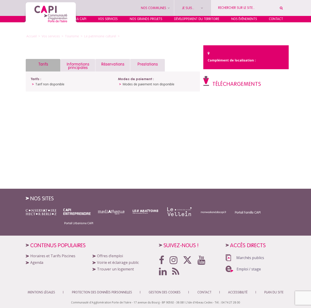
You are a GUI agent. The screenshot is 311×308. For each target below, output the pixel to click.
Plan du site (273, 292)
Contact (276, 19)
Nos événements (244, 19)
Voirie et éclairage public (118, 262)
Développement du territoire (196, 19)
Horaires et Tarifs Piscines (52, 255)
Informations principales (78, 66)
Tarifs (43, 64)
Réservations (112, 64)
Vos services (108, 19)
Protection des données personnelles (102, 292)
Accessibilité (237, 292)
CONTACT (204, 292)
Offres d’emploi (110, 255)
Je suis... (188, 8)
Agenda (36, 262)
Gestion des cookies (165, 292)
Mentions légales (41, 292)
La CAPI (81, 19)
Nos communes (154, 8)
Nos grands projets (146, 19)
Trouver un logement (115, 269)
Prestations (148, 64)
